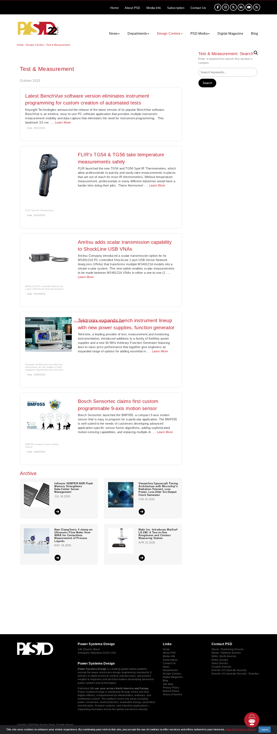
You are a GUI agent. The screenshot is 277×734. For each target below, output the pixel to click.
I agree (264, 729)
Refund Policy (171, 691)
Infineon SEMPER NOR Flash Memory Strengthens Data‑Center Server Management (73, 488)
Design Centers (35, 45)
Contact (198, 8)
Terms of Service (172, 694)
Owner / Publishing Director (228, 649)
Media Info (169, 656)
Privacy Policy (171, 687)
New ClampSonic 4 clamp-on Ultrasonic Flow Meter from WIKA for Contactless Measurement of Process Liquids (73, 535)
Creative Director (221, 666)
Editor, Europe (220, 659)
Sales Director (220, 663)
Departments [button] (137, 33)
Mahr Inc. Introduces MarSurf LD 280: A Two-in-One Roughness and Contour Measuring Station (157, 534)
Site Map (168, 684)
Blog (254, 33)
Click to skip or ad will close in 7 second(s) (98, 322)
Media (153, 8)
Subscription (176, 8)
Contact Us (169, 663)
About (132, 8)
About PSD (169, 652)
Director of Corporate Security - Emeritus (235, 673)
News (166, 666)
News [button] (113, 33)
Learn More (63, 122)
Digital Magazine (230, 33)
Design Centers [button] (168, 33)
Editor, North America (224, 656)
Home (114, 8)
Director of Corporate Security (229, 670)
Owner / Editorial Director (226, 652)
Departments (170, 670)
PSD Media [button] (199, 33)
